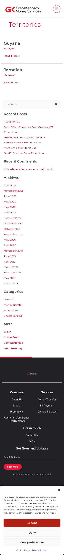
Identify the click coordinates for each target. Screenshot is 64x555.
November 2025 (13, 190)
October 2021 (12, 228)
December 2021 (13, 223)
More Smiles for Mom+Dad (20, 147)
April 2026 (10, 185)
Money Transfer (13, 304)
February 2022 (12, 218)
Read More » (12, 55)
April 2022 (10, 212)
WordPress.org (13, 348)
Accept (32, 523)
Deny (32, 532)
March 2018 (11, 283)
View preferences (32, 542)
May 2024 (10, 201)
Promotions (11, 310)
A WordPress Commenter (19, 169)
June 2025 (10, 196)
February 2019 (12, 272)
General (8, 299)
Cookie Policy (23, 550)
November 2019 (13, 250)
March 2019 (11, 267)
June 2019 (10, 256)
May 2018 (9, 278)
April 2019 (9, 261)
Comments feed (13, 342)
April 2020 (10, 245)
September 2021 (14, 234)
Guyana (12, 43)
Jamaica (13, 69)
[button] (58, 490)
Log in (7, 331)
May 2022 (10, 207)
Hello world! (47, 169)
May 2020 (10, 239)
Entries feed (11, 337)
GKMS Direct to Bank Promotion (24, 153)
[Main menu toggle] (57, 9)
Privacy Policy (39, 550)
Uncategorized (13, 315)
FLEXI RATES (12, 121)
